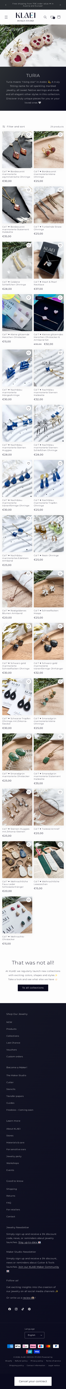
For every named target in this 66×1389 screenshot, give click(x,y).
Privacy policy (37, 1361)
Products (11, 1029)
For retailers (13, 1209)
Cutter (9, 1082)
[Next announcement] (60, 4)
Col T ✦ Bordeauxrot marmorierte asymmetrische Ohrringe (16, 174)
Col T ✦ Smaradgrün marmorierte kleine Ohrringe (45, 721)
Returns (10, 1195)
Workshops (12, 1163)
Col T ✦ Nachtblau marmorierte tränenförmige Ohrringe (15, 503)
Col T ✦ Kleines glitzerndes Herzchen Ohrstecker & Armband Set (48, 337)
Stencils (10, 1089)
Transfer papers (15, 1096)
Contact (10, 1216)
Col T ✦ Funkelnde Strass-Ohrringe (48, 228)
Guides (10, 1103)
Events (10, 1170)
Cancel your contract (33, 1381)
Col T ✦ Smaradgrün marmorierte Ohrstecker (15, 775)
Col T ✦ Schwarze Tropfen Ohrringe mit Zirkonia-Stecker (16, 721)
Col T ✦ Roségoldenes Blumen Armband (14, 611)
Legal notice (54, 1365)
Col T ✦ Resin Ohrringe (46, 555)
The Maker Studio (16, 1075)
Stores (9, 1135)
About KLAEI (13, 1128)
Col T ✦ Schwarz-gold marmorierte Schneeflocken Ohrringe (15, 666)
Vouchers (11, 1049)
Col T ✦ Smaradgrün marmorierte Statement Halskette (47, 776)
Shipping (11, 1189)
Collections (12, 1036)
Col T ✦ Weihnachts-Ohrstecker (13, 938)
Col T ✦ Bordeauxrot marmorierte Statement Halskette (15, 229)
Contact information (36, 1365)
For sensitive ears (16, 1149)
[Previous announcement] (5, 4)
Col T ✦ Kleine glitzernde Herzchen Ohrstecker (15, 335)
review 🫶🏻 (28, 1297)
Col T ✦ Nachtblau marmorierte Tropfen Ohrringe (45, 503)
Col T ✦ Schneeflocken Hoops (46, 611)
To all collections (33, 987)
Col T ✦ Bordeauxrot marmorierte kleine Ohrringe (45, 174)
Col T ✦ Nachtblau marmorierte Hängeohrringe (12, 392)
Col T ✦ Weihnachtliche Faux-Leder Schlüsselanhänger (15, 884)
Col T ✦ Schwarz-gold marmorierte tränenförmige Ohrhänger (48, 666)
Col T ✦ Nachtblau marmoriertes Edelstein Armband (15, 558)
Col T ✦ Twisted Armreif (46, 829)
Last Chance (13, 1042)
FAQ (8, 1202)
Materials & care (15, 1142)
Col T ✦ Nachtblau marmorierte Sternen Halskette (46, 392)
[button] (6, 17)
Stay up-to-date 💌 (29, 1242)
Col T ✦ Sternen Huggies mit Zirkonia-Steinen (15, 830)
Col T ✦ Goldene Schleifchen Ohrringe (14, 283)
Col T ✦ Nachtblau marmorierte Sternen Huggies (14, 447)
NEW (9, 1022)
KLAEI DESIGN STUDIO (31, 1357)
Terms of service (53, 1361)
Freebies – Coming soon (19, 1110)
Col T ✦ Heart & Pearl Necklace (45, 283)
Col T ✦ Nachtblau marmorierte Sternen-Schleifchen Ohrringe (46, 447)
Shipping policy (16, 1365)
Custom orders (14, 1056)
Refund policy (21, 1361)
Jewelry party (13, 1156)
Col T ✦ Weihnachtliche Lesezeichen (46, 882)
